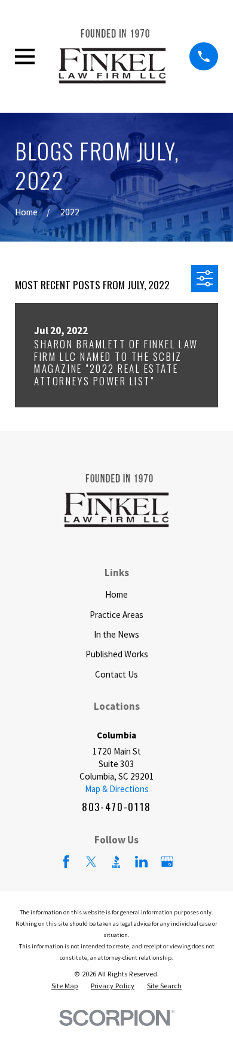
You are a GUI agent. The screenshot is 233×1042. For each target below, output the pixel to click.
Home (116, 594)
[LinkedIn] (141, 861)
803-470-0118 (116, 806)
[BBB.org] (116, 861)
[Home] (112, 56)
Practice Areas (116, 614)
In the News (116, 634)
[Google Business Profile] (167, 861)
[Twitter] (91, 861)
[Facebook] (66, 861)
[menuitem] (64, 986)
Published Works (116, 654)
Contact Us (116, 674)
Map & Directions (117, 788)
